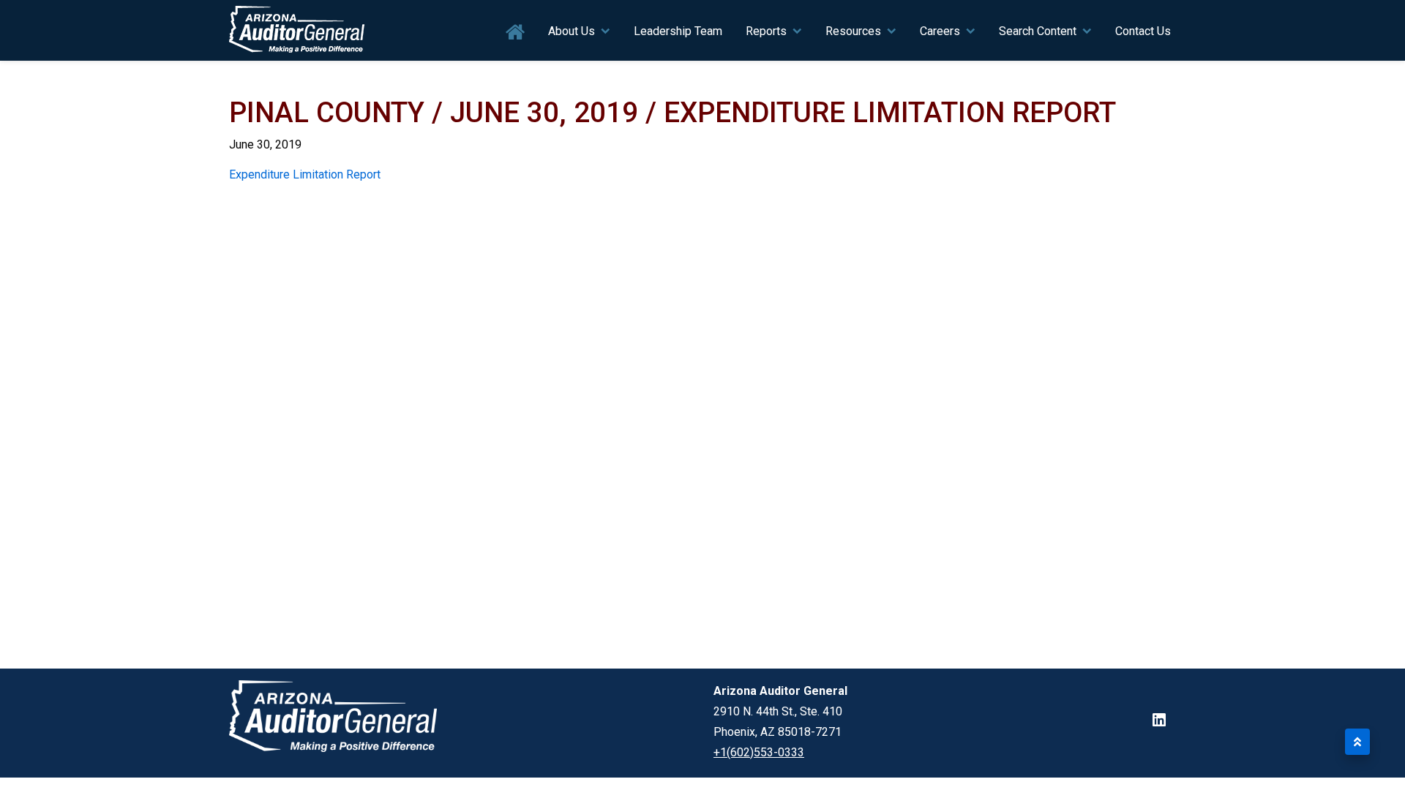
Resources (853, 31)
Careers (940, 31)
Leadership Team (678, 31)
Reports (766, 31)
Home (515, 32)
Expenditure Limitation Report (305, 174)
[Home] (297, 30)
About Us (571, 31)
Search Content (1037, 31)
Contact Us (1143, 31)
